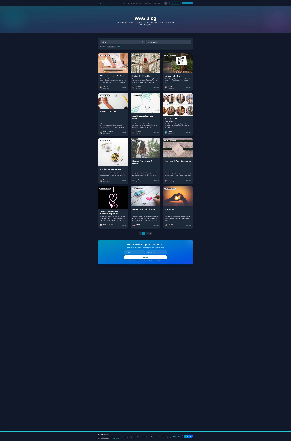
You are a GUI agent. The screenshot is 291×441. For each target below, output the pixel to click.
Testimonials (147, 3)
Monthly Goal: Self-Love (173, 76)
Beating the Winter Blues (141, 76)
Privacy (156, 260)
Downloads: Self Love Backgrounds (178, 161)
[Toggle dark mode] (165, 3)
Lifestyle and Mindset (105, 55)
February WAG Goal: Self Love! (143, 209)
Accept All (188, 436)
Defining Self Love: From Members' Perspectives (109, 213)
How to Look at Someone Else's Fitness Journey (176, 120)
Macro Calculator (175, 3)
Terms (160, 260)
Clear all (118, 46)
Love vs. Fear (169, 209)
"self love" (110, 46)
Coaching (126, 3)
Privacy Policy (115, 438)
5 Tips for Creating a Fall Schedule (112, 76)
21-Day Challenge (136, 3)
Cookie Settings (176, 436)
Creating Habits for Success (110, 169)
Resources (157, 3)
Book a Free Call (188, 3)
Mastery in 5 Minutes (108, 111)
